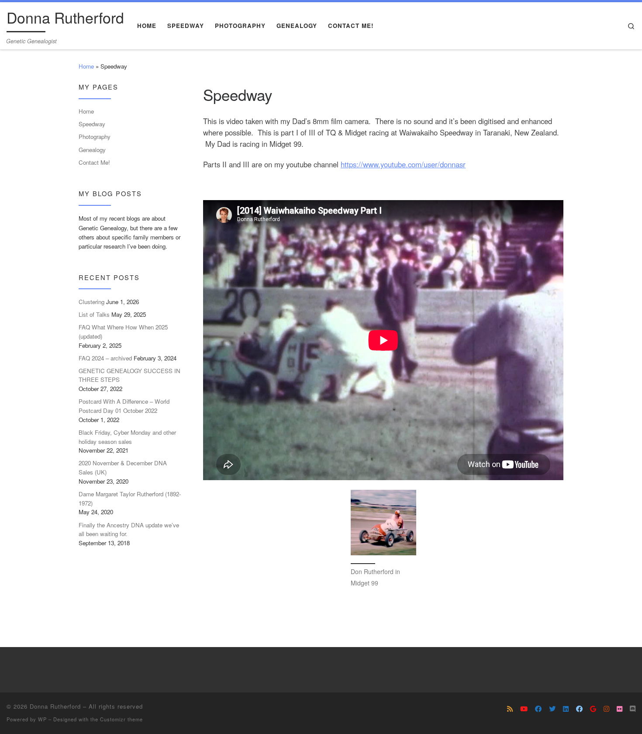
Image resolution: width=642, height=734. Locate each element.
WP (42, 719)
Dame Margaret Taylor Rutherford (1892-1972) (130, 498)
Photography (94, 136)
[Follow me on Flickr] (619, 708)
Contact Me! (94, 162)
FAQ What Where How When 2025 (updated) (123, 331)
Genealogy (92, 149)
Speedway (92, 124)
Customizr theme (121, 719)
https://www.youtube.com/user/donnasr (403, 164)
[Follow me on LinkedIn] (566, 708)
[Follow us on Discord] (632, 708)
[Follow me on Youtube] (524, 708)
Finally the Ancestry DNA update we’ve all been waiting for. (129, 529)
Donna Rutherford (55, 706)
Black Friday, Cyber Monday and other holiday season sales (127, 437)
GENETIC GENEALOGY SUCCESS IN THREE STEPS (129, 375)
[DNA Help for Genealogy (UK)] (538, 708)
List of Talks (94, 314)
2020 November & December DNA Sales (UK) (123, 467)
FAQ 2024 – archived (105, 358)
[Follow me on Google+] (593, 708)
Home (86, 66)
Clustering (91, 302)
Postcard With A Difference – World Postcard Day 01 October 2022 (124, 406)
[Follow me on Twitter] (552, 708)
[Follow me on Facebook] (579, 708)
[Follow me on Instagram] (606, 708)
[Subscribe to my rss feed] (510, 708)
